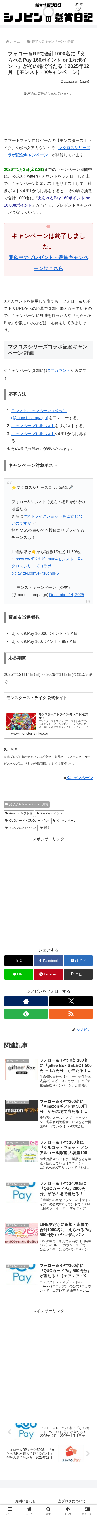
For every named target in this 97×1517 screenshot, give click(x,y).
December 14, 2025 (66, 595)
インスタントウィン (22, 827)
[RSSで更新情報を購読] (71, 1014)
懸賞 (47, 827)
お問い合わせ (25, 1501)
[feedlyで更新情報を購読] (26, 1014)
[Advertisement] (48, 115)
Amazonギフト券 (20, 813)
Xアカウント (59, 370)
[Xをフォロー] (71, 1001)
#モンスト (64, 559)
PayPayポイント (51, 813)
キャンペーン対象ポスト (33, 426)
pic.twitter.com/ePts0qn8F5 (35, 573)
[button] (78, 974)
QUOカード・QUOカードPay (29, 820)
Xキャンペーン (79, 778)
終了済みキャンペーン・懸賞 (28, 804)
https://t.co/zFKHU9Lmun (33, 559)
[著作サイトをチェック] (26, 1001)
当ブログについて (72, 1501)
